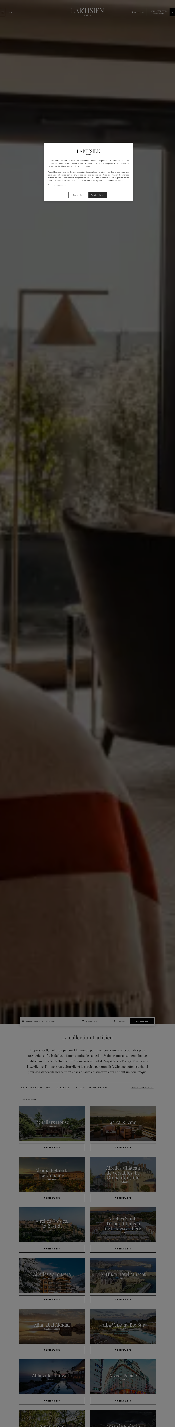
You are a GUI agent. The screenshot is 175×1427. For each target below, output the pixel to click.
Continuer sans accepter (57, 185)
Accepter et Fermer (97, 195)
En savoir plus (77, 195)
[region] (88, 172)
